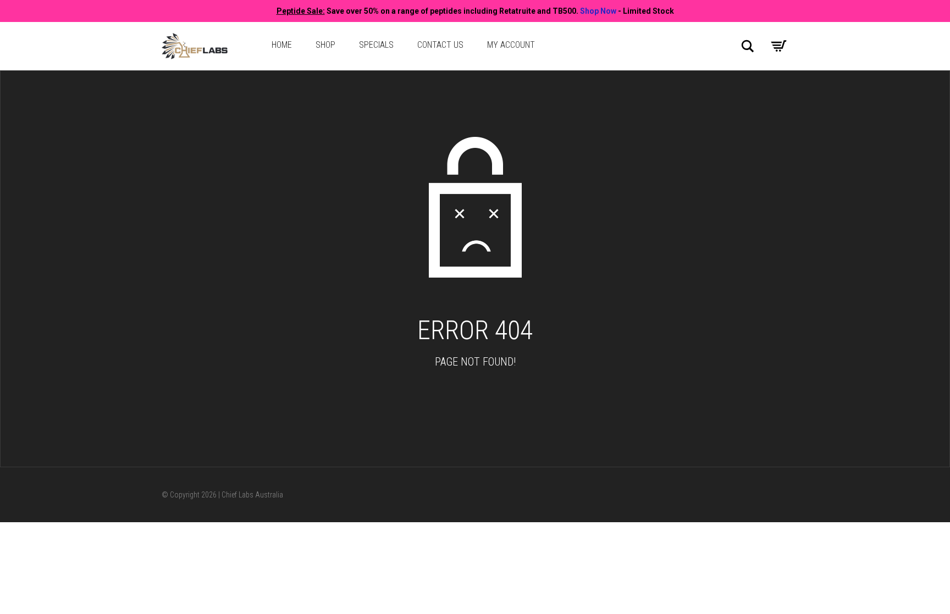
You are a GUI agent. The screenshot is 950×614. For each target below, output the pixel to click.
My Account (511, 45)
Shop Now (598, 11)
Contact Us (440, 45)
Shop (325, 45)
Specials (376, 45)
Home (282, 45)
